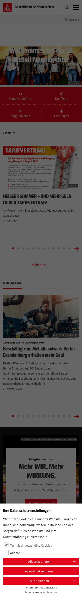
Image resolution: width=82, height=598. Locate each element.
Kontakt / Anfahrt (20, 98)
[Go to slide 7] (43, 248)
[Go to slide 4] (28, 248)
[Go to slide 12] (68, 248)
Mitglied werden (40, 503)
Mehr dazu (40, 264)
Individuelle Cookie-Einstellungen (41, 587)
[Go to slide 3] (23, 248)
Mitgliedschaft (20, 116)
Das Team (61, 98)
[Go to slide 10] (58, 248)
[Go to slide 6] (38, 248)
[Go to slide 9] (53, 248)
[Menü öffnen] (76, 7)
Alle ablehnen (39, 580)
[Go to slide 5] (33, 248)
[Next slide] (76, 248)
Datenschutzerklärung (35, 592)
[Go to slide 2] (18, 248)
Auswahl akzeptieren (39, 571)
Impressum (52, 592)
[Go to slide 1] (13, 248)
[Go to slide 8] (48, 248)
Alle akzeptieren (39, 561)
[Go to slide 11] (63, 248)
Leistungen (61, 116)
